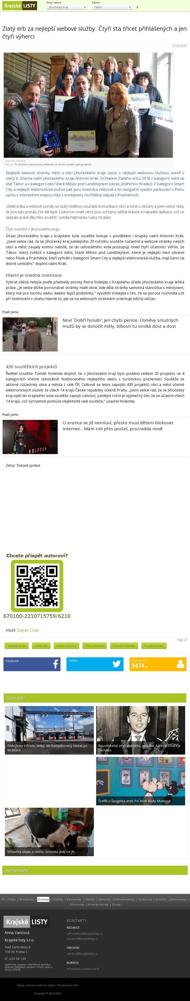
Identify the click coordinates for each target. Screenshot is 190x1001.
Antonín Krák (17, 646)
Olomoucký (77, 904)
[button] (66, 7)
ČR (3, 899)
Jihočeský (43, 899)
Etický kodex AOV (68, 985)
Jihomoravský (178, 899)
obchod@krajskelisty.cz (82, 954)
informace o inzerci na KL (83, 969)
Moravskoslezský (98, 904)
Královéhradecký (124, 899)
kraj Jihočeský (154, 646)
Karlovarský (74, 899)
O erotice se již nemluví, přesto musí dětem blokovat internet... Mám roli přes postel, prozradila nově (118, 426)
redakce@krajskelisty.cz (82, 939)
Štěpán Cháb (28, 630)
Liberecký (104, 899)
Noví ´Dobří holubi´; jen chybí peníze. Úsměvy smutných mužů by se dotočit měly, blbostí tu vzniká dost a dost (120, 323)
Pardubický (145, 899)
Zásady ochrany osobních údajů (35, 985)
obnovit (137, 7)
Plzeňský (57, 899)
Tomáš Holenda (124, 646)
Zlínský (116, 904)
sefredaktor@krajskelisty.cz (85, 934)
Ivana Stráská (66, 646)
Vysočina (160, 899)
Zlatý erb (41, 646)
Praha (12, 899)
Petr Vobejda (95, 646)
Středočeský (26, 899)
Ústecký (89, 899)
